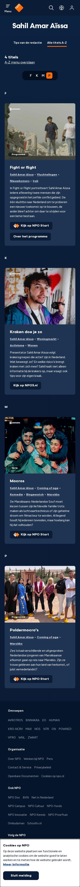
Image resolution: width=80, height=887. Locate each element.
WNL (21, 737)
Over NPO (14, 758)
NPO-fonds (54, 806)
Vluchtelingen (47, 174)
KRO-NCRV (15, 729)
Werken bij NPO (34, 758)
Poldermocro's (24, 630)
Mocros (17, 481)
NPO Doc (14, 797)
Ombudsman (16, 823)
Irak (35, 181)
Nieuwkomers (20, 181)
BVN (26, 797)
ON (54, 729)
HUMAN (54, 720)
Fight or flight (23, 167)
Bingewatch (35, 494)
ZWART (33, 737)
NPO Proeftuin (58, 814)
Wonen (33, 345)
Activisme (17, 345)
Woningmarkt (47, 339)
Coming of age (47, 488)
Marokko (53, 494)
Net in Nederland (42, 797)
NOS (37, 729)
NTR (46, 729)
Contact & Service (19, 767)
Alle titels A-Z (57, 42)
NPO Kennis (37, 814)
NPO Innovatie (17, 814)
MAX (28, 729)
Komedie (16, 494)
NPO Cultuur (36, 806)
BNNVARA (32, 720)
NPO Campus (16, 806)
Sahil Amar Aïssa (22, 174)
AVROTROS (15, 720)
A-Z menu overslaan (20, 62)
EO (44, 720)
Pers (50, 758)
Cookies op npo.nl (52, 776)
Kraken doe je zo (26, 332)
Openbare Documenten (23, 776)
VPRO (12, 737)
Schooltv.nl (34, 823)
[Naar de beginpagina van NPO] (19, 7)
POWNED (65, 729)
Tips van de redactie (27, 42)
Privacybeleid (42, 767)
